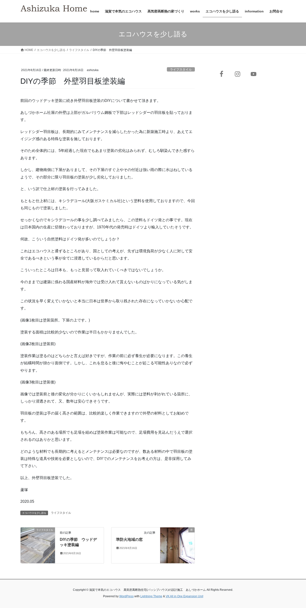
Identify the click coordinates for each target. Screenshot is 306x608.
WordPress (126, 596)
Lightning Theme (151, 596)
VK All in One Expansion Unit (184, 596)
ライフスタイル (181, 69)
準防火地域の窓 (129, 539)
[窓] (177, 545)
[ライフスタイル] (38, 545)
